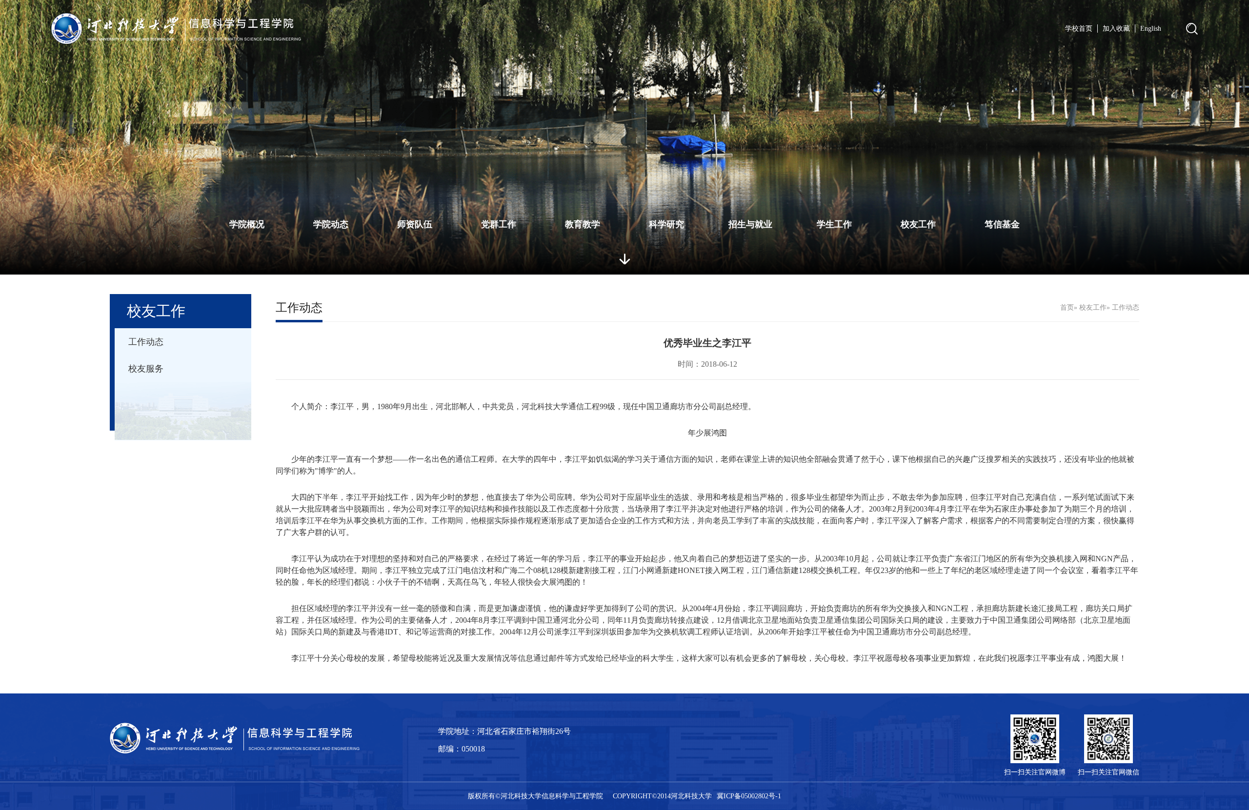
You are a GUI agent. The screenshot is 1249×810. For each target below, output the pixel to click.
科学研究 (666, 224)
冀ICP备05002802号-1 (749, 796)
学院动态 (330, 224)
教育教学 (582, 224)
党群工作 (498, 224)
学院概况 (246, 224)
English (1150, 28)
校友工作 (918, 224)
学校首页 (1078, 28)
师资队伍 (414, 224)
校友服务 (145, 369)
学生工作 (834, 224)
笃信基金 (1002, 224)
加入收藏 (1116, 28)
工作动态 (145, 342)
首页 (1067, 307)
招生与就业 (750, 224)
